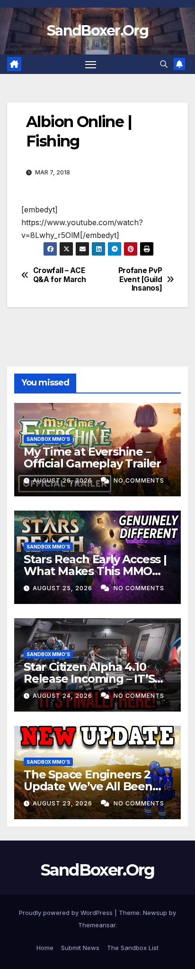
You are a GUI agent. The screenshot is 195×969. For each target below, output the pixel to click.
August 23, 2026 (63, 803)
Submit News (80, 947)
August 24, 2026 (63, 695)
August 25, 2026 (63, 588)
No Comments (139, 480)
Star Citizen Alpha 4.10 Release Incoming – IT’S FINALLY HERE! (89, 678)
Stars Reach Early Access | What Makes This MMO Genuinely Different (95, 571)
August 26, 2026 (63, 480)
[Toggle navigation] (90, 64)
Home (44, 947)
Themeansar (96, 925)
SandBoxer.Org (97, 30)
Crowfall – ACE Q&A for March (59, 274)
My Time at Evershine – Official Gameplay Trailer (92, 457)
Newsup (155, 912)
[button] (164, 64)
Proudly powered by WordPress (67, 912)
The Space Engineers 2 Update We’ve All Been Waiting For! (88, 786)
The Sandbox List (133, 947)
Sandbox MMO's (48, 439)
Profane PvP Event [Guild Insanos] (140, 279)
